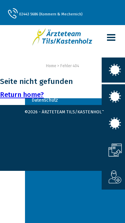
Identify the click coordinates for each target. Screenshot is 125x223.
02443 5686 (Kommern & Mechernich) (50, 14)
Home (51, 66)
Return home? (22, 95)
